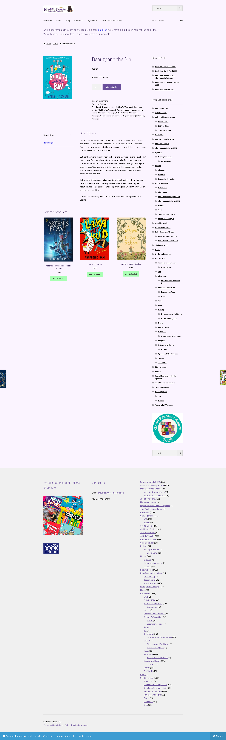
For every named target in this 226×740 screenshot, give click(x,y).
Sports (161, 358)
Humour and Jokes (162, 227)
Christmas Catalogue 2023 (169, 196)
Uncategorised (161, 391)
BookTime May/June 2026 (165, 66)
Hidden (161, 400)
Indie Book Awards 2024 (167, 236)
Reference (162, 332)
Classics (161, 170)
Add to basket (112, 87)
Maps (157, 249)
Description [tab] (48, 135)
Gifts (160, 210)
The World (162, 362)
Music (160, 323)
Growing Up (166, 267)
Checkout (78, 20)
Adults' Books (160, 112)
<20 (159, 396)
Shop (58, 20)
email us (102, 29)
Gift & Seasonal (161, 183)
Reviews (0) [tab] (48, 142)
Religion (161, 340)
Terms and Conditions (112, 20)
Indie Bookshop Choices (165, 232)
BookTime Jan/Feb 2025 (164, 89)
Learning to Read (168, 292)
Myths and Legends (163, 254)
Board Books (163, 121)
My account (92, 20)
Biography (162, 276)
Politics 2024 (163, 327)
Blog (68, 20)
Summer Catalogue (166, 219)
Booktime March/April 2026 (166, 71)
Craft (160, 301)
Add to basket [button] (58, 278)
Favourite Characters (166, 179)
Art (159, 272)
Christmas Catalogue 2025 (166, 148)
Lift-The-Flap (163, 126)
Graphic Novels (161, 223)
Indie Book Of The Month (168, 241)
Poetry (158, 371)
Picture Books (160, 367)
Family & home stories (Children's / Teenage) (114, 107)
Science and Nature (166, 345)
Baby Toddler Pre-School (165, 117)
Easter (160, 205)
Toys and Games (162, 387)
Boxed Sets (162, 188)
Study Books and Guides (171, 336)
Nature (164, 349)
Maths (163, 296)
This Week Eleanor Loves (165, 383)
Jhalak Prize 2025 (162, 245)
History (161, 309)
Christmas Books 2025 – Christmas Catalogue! (165, 76)
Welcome (47, 20)
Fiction (55, 44)
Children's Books (162, 143)
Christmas (162, 192)
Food (160, 305)
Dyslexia (158, 152)
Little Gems (166, 161)
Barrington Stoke (165, 157)
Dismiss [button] (219, 736)
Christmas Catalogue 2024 (169, 201)
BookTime (159, 135)
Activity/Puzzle (161, 108)
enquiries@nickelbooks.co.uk (111, 492)
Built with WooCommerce (76, 725)
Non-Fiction (160, 258)
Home (49, 44)
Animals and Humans (167, 263)
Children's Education (166, 287)
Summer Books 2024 (166, 214)
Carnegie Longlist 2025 (164, 139)
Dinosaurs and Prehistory (171, 314)
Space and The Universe (168, 354)
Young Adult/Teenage (164, 405)
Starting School (164, 130)
